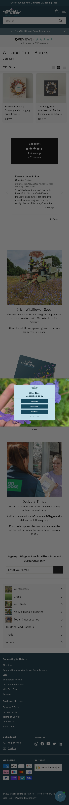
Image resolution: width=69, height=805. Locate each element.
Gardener (34, 401)
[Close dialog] (67, 380)
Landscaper (34, 406)
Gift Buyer (34, 412)
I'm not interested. (34, 416)
